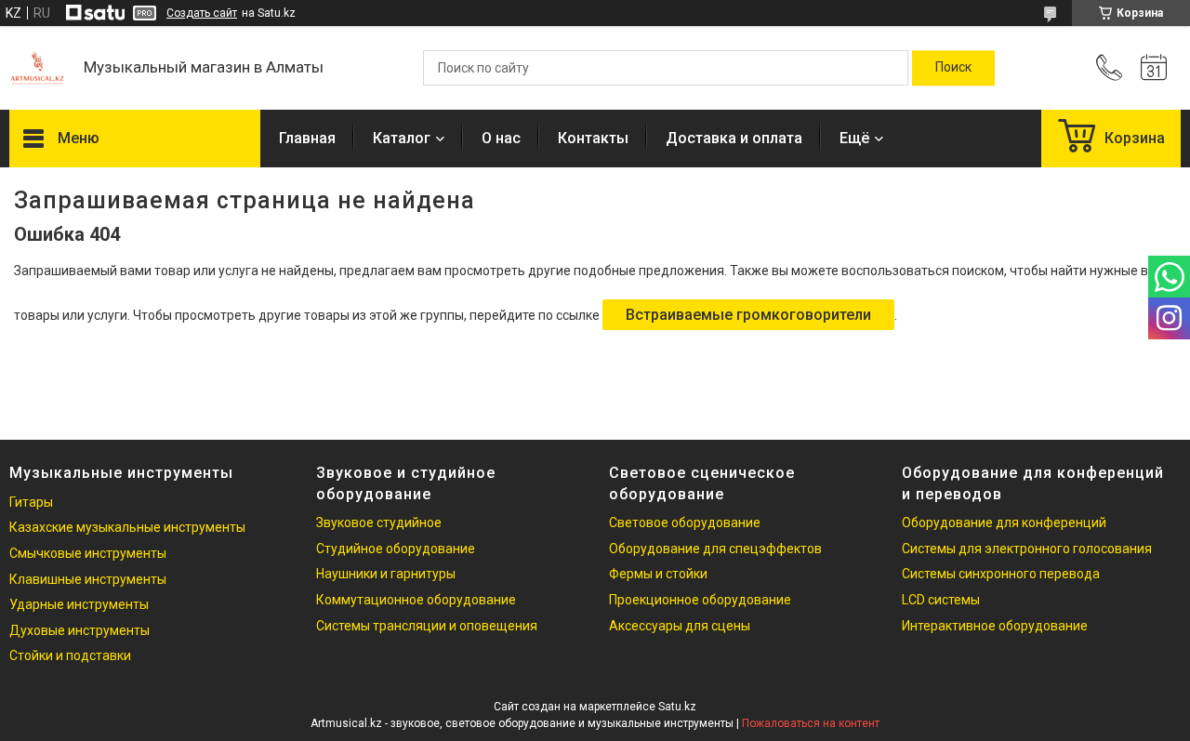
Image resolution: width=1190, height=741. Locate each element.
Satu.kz (677, 706)
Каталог (401, 138)
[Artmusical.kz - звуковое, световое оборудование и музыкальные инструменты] (37, 67)
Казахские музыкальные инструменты (127, 527)
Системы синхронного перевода (1001, 573)
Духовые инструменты (79, 630)
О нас (501, 138)
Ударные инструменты (79, 604)
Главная (307, 138)
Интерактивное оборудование (995, 625)
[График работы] (1154, 67)
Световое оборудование (684, 522)
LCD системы (941, 599)
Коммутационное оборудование (416, 599)
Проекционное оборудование (700, 599)
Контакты (593, 138)
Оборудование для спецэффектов (715, 548)
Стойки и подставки (70, 655)
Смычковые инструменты (87, 553)
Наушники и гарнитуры (386, 573)
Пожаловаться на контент (810, 723)
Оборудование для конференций (1004, 522)
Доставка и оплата (734, 138)
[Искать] (953, 68)
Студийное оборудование (395, 548)
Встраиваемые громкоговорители (748, 315)
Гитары (31, 502)
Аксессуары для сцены (679, 625)
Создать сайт (201, 13)
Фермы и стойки (658, 573)
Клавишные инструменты (87, 579)
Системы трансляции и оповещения (426, 625)
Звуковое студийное (379, 522)
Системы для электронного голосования (1027, 548)
